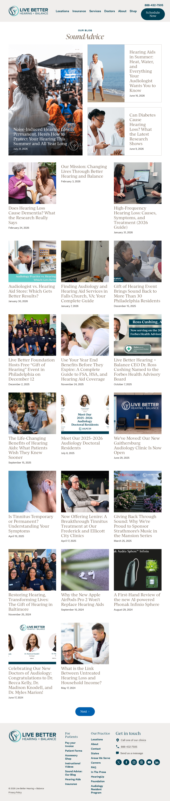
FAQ (93, 767)
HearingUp (97, 776)
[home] (31, 10)
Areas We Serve (100, 758)
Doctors (109, 11)
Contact (96, 748)
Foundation (98, 781)
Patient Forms (73, 750)
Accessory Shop (71, 757)
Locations (62, 11)
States (95, 753)
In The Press (98, 772)
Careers (96, 762)
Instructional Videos (72, 765)
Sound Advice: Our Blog (73, 773)
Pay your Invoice (70, 744)
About (122, 11)
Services (95, 11)
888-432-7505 (154, 5)
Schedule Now (153, 14)
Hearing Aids (73, 779)
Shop (133, 11)
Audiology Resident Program (97, 789)
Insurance (79, 11)
